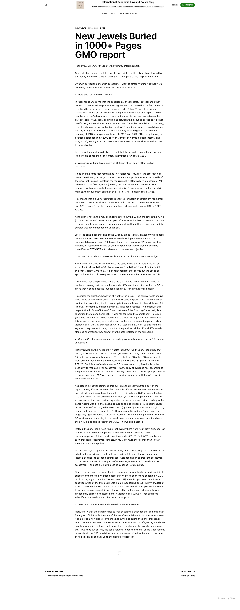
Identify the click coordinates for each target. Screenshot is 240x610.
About (113, 13)
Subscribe (189, 5)
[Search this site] (46, 5)
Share (102, 28)
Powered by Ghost (227, 598)
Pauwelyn (81, 28)
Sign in (175, 5)
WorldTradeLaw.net (129, 13)
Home (104, 13)
